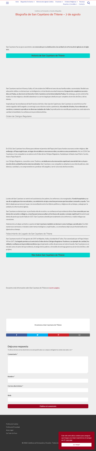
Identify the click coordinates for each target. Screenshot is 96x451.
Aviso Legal (9, 430)
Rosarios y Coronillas (69, 4)
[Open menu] (7, 3)
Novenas (82, 2)
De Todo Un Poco (11, 433)
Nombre (11, 376)
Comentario (13, 354)
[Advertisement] (48, 31)
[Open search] (88, 3)
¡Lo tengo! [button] (76, 444)
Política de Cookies (12, 424)
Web (9, 395)
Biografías (58, 11)
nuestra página (54, 288)
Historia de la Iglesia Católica (44, 2)
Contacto (82, 4)
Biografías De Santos (27, 2)
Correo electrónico (15, 386)
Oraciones (58, 2)
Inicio (17, 2)
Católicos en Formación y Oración (45, 11)
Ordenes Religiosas (70, 2)
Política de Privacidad (13, 427)
